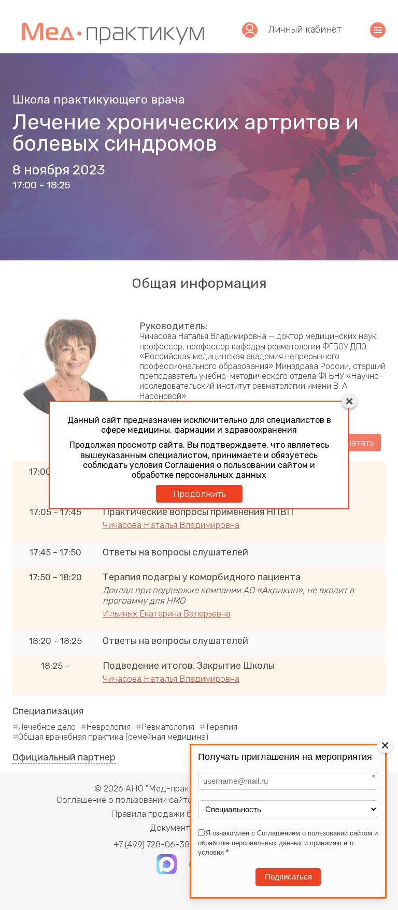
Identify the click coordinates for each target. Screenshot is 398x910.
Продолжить (199, 494)
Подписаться (288, 876)
